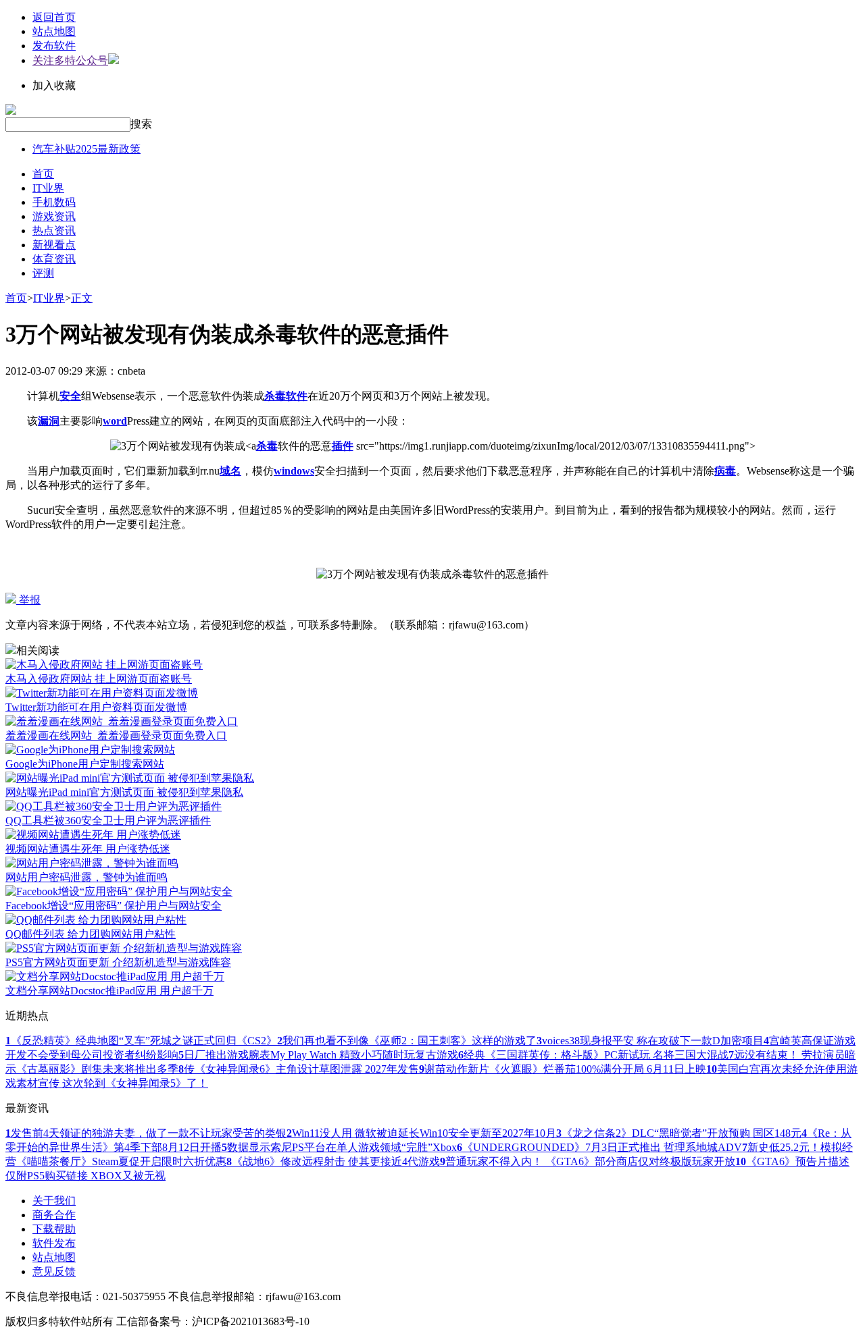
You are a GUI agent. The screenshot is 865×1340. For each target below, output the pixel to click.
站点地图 (54, 31)
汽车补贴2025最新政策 (86, 149)
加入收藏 (54, 85)
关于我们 (54, 1200)
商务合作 (54, 1215)
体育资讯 (54, 259)
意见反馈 (54, 1271)
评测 (43, 273)
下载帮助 (54, 1229)
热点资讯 (54, 230)
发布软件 (54, 45)
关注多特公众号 (70, 60)
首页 (43, 174)
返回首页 (54, 17)
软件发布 (54, 1243)
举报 (28, 600)
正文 (82, 298)
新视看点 (54, 244)
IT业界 (48, 188)
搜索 (141, 124)
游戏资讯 (54, 216)
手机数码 (54, 202)
